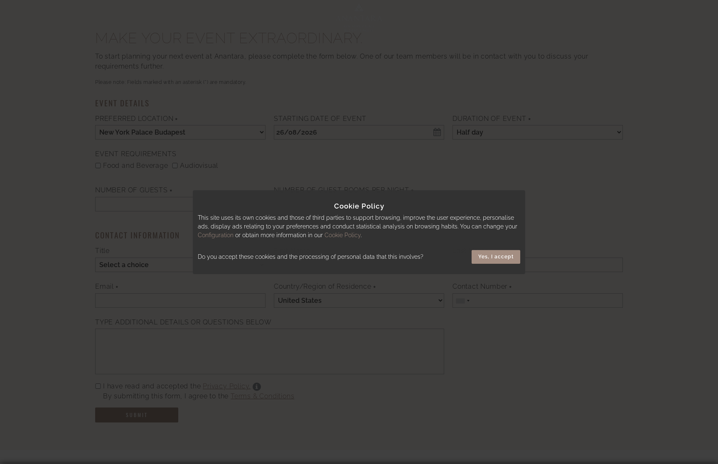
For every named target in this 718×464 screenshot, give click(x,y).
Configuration (216, 235)
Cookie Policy (343, 235)
